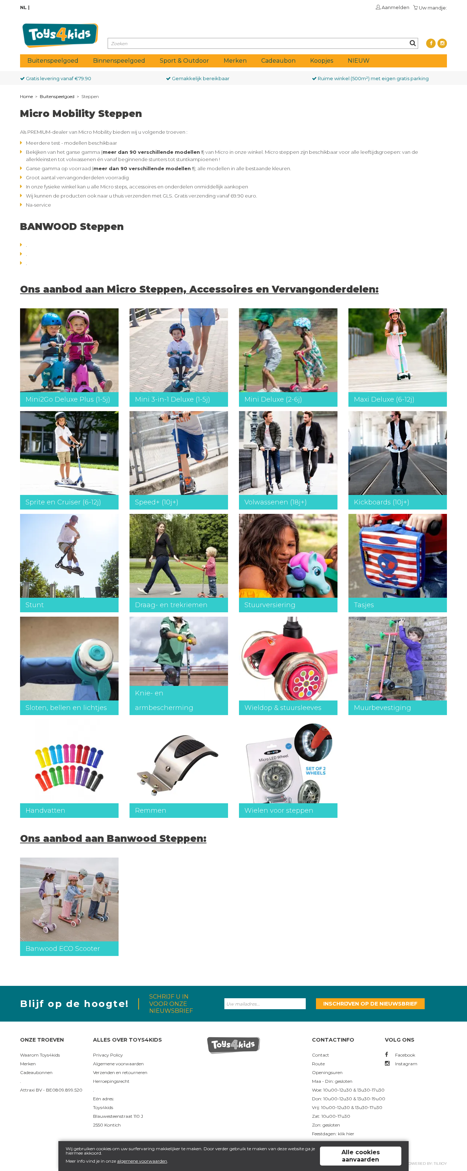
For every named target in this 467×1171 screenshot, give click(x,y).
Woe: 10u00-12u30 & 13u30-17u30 (348, 1090)
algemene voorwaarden (142, 1161)
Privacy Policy (108, 1055)
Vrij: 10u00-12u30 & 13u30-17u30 (347, 1107)
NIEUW (359, 60)
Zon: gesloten (326, 1125)
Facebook (404, 1055)
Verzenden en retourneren (120, 1072)
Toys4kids (103, 1107)
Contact (320, 1055)
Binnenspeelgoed (119, 60)
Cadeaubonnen (36, 1072)
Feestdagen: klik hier (333, 1133)
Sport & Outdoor (184, 60)
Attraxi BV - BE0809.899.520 (51, 1090)
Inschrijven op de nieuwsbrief (370, 1003)
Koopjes (321, 60)
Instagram (405, 1063)
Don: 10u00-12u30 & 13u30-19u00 (348, 1098)
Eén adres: (103, 1098)
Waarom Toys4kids (40, 1055)
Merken (235, 60)
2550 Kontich (107, 1125)
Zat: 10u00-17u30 (331, 1116)
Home (26, 96)
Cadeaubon (278, 60)
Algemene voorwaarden (118, 1063)
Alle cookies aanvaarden (360, 1156)
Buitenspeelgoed (52, 60)
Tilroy (440, 1163)
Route (318, 1063)
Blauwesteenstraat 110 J (118, 1116)
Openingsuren (327, 1072)
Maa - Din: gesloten (332, 1081)
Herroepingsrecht (111, 1081)
